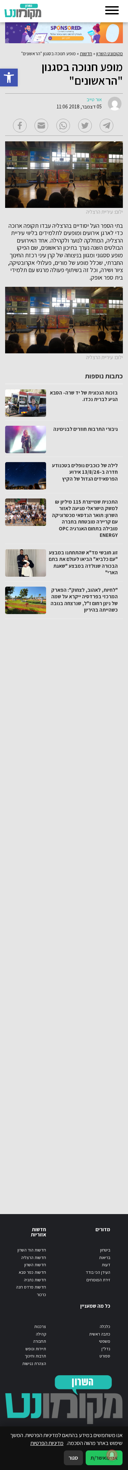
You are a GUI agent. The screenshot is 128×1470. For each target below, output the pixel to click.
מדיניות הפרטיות (46, 1443)
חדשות (86, 53)
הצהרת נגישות (34, 1363)
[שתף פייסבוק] (20, 125)
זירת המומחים (98, 1280)
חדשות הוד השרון (31, 1250)
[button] (9, 77)
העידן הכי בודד (98, 1272)
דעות (106, 1265)
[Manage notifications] (111, 1454)
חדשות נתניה (35, 1280)
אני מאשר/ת (104, 1457)
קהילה (41, 1334)
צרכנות (40, 1326)
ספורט (105, 1356)
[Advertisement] (63, 909)
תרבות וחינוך (35, 1356)
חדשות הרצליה (33, 1257)
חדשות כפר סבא (32, 1272)
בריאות (104, 1257)
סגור (73, 1457)
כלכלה (105, 1326)
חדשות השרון (35, 1265)
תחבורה (39, 1341)
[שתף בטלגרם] (106, 125)
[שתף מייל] (41, 125)
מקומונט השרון (109, 53)
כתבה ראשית (99, 1334)
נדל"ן (105, 1349)
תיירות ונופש (36, 1349)
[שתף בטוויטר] (85, 125)
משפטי (104, 1341)
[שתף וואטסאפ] (63, 125)
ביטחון (105, 1250)
